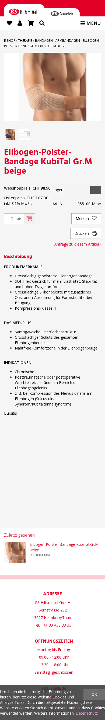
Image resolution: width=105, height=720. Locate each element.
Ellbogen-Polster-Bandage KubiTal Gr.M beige (64, 547)
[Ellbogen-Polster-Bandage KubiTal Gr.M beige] (15, 552)
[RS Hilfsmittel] (24, 13)
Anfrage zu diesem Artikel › (77, 244)
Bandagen (44, 40)
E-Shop (9, 40)
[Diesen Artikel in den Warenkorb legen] (29, 219)
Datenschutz (87, 713)
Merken (83, 218)
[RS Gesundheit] (62, 15)
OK (94, 694)
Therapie (25, 40)
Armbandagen (67, 40)
